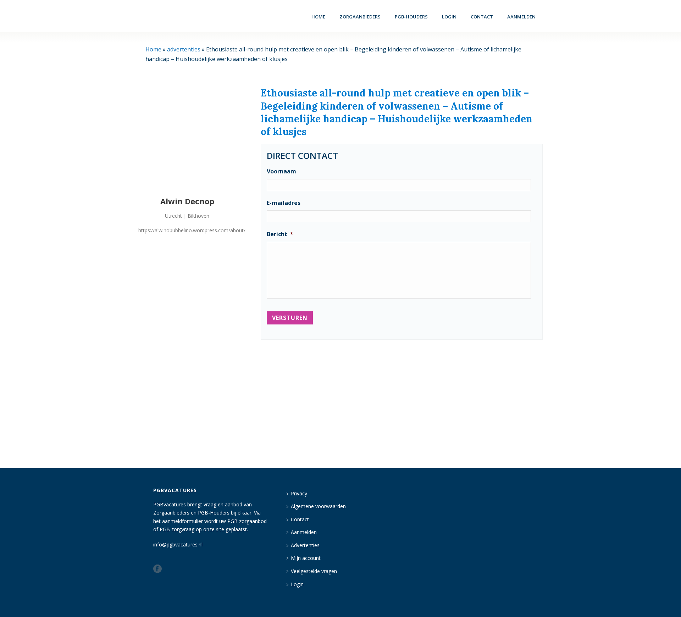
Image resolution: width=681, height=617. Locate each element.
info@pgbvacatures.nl (178, 544)
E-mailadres (283, 203)
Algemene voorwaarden (318, 506)
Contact (482, 16)
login (449, 16)
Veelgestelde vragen (314, 571)
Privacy (299, 493)
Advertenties (305, 545)
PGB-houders (411, 16)
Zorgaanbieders (360, 16)
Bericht (280, 234)
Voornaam (281, 171)
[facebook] (157, 569)
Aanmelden (521, 16)
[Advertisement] (402, 400)
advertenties (183, 49)
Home (318, 16)
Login (297, 584)
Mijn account (306, 558)
